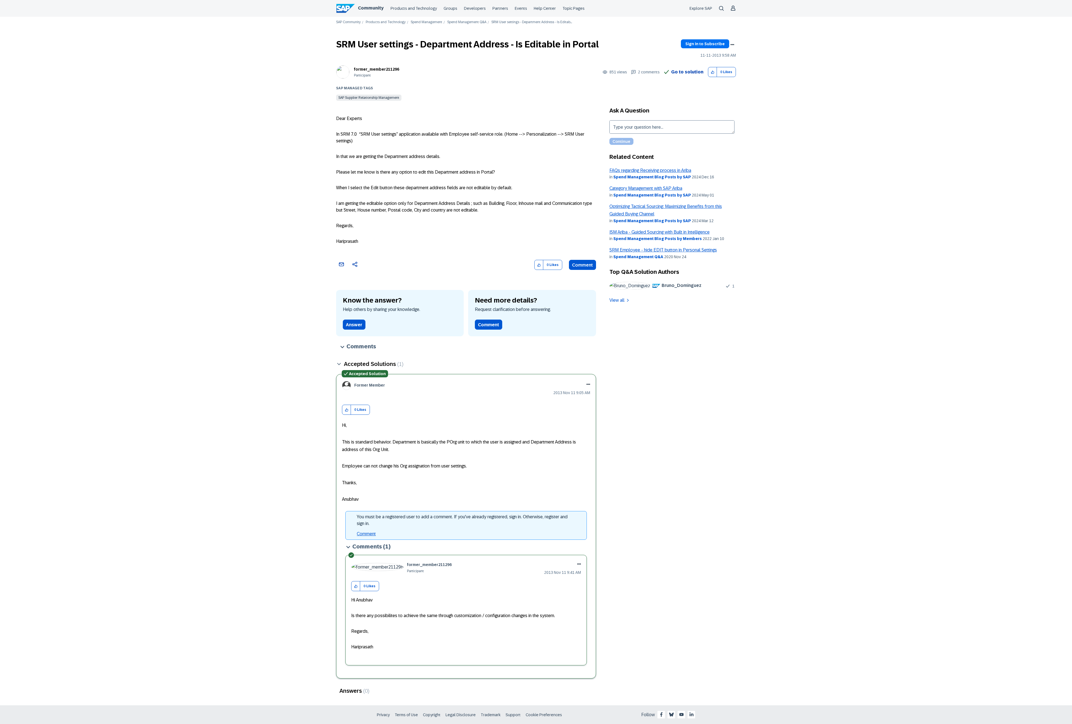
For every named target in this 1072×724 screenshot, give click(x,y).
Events (521, 8)
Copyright (432, 715)
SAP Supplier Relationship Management (368, 98)
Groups (450, 8)
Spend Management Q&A (466, 22)
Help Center (545, 8)
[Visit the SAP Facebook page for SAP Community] (661, 714)
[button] (712, 72)
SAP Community (348, 22)
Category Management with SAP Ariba (645, 188)
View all (616, 300)
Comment (582, 265)
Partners (500, 8)
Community (371, 8)
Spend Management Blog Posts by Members (657, 238)
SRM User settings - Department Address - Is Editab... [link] (531, 22)
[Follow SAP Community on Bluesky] (671, 714)
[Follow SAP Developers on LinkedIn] (691, 714)
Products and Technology (414, 8)
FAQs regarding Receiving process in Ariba (650, 170)
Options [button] (732, 44)
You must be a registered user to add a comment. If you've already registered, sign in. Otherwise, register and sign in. (462, 520)
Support (513, 715)
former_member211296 (376, 69)
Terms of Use (406, 715)
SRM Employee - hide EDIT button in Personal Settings (663, 250)
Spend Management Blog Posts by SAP (652, 177)
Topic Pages (574, 8)
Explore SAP (701, 8)
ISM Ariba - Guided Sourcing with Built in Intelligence (659, 232)
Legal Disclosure (461, 715)
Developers (475, 8)
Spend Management (426, 22)
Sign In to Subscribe (705, 44)
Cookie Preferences (544, 715)
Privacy (383, 715)
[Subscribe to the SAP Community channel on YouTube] (681, 714)
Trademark (491, 715)
